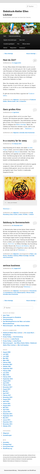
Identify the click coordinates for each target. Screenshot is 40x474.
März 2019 (6, 375)
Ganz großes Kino (12, 109)
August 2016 (6, 399)
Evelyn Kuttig (7, 337)
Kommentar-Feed (8, 446)
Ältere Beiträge (8, 53)
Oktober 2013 (7, 426)
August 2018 (6, 381)
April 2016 (6, 401)
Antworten (22, 101)
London (20, 214)
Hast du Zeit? (9, 59)
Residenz (10, 255)
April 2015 (6, 409)
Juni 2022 (6, 356)
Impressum (22, 47)
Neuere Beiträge (31, 53)
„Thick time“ (11, 244)
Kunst (15, 292)
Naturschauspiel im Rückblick (12, 317)
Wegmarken (13, 47)
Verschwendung (8, 319)
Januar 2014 (6, 420)
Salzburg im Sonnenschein (16, 222)
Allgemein (16, 99)
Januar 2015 (6, 412)
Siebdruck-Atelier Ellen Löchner (12, 333)
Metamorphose (21, 292)
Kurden (15, 214)
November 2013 (7, 424)
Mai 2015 (5, 407)
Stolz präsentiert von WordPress (27, 470)
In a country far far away (15, 140)
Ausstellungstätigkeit (8, 44)
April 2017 (6, 393)
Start (4, 36)
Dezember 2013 (7, 422)
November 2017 (7, 387)
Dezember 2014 (7, 414)
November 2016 (7, 397)
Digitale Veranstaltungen (10, 40)
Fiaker (32, 254)
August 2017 (6, 389)
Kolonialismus (9, 292)
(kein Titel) (6, 315)
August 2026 (6, 352)
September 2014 (8, 416)
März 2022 (6, 360)
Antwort (31, 214)
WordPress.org (7, 448)
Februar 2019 (7, 377)
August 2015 (6, 405)
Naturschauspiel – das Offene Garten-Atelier (16, 325)
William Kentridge (21, 124)
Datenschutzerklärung (14, 36)
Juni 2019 (6, 373)
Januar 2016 (6, 403)
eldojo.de (17, 152)
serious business (11, 265)
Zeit (17, 101)
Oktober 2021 (7, 366)
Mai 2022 (5, 358)
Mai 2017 (5, 391)
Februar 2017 (7, 395)
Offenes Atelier (26, 44)
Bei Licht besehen (23, 345)
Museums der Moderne (22, 246)
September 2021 (8, 368)
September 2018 (8, 379)
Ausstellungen (7, 435)
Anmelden (6, 442)
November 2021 (7, 364)
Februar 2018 (7, 385)
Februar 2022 (7, 362)
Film (18, 44)
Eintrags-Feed (7, 444)
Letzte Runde (15, 339)
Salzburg (15, 255)
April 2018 (6, 383)
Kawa (11, 214)
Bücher (5, 47)
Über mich (22, 40)
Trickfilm (25, 214)
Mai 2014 (5, 418)
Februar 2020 (7, 371)
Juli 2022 (5, 354)
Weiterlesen (29, 128)
